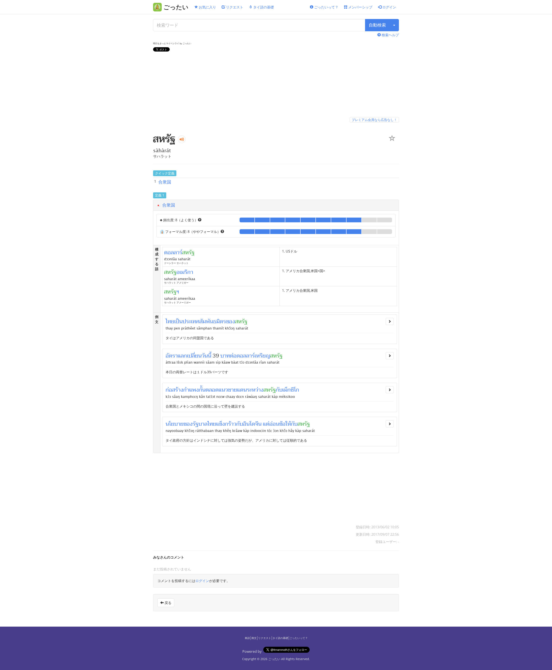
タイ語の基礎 (263, 7)
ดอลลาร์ (246, 355)
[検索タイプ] (394, 25)
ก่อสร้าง (174, 389)
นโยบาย (174, 423)
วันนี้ (206, 355)
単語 (247, 638)
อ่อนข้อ (277, 423)
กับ (279, 389)
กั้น (202, 389)
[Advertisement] (276, 85)
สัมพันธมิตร (212, 321)
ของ (230, 321)
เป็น (178, 321)
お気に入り (207, 7)
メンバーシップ (359, 7)
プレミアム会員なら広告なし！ (374, 120)
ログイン (388, 7)
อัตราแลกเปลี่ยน (184, 355)
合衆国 (164, 182)
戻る (167, 602)
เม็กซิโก (290, 389)
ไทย (170, 321)
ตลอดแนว (216, 389)
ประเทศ (191, 321)
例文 (254, 638)
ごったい (274, 659)
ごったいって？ (325, 7)
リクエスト (234, 7)
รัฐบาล (200, 423)
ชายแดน (237, 389)
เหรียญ (262, 355)
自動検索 (377, 25)
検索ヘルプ (390, 35)
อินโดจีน (252, 423)
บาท (225, 355)
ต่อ (233, 355)
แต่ (266, 423)
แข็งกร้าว (226, 423)
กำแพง (191, 389)
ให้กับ (291, 423)
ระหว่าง (255, 389)
